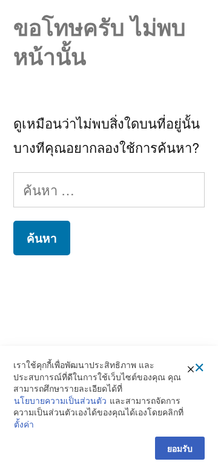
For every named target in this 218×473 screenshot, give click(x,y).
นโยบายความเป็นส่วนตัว (60, 400)
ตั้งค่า (24, 424)
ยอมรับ (180, 448)
